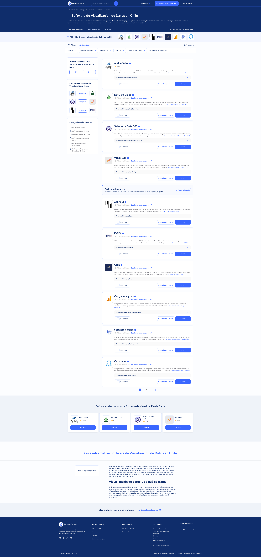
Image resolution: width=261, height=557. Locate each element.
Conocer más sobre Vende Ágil (177, 167)
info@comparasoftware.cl (164, 545)
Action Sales (121, 63)
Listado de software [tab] (76, 29)
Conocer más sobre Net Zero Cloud (177, 104)
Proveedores (127, 524)
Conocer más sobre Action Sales (178, 73)
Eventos (94, 535)
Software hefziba (124, 329)
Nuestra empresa (98, 524)
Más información (94, 29)
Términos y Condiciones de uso (192, 554)
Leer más (148, 23)
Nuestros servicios (128, 528)
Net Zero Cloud (122, 94)
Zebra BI (119, 201)
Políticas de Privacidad (161, 554)
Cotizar (182, 84)
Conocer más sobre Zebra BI (171, 211)
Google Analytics (124, 296)
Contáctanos (157, 524)
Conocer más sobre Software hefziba (177, 339)
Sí (75, 72)
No (89, 72)
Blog (93, 532)
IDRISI (117, 233)
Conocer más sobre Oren (176, 274)
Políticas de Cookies (175, 554)
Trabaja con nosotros (98, 539)
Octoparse (120, 361)
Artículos (108, 29)
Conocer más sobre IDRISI (180, 243)
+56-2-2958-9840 (159, 540)
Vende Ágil (120, 157)
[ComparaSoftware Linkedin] (60, 538)
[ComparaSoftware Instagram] (71, 538)
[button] (152, 77)
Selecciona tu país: (186, 523)
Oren (117, 264)
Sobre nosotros (96, 528)
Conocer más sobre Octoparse (180, 371)
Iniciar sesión (187, 3)
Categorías (144, 3)
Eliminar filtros (84, 45)
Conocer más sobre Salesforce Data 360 (177, 136)
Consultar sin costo (165, 84)
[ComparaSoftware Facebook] (67, 538)
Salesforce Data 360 (126, 126)
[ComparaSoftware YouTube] (63, 538)
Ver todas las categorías (148, 510)
